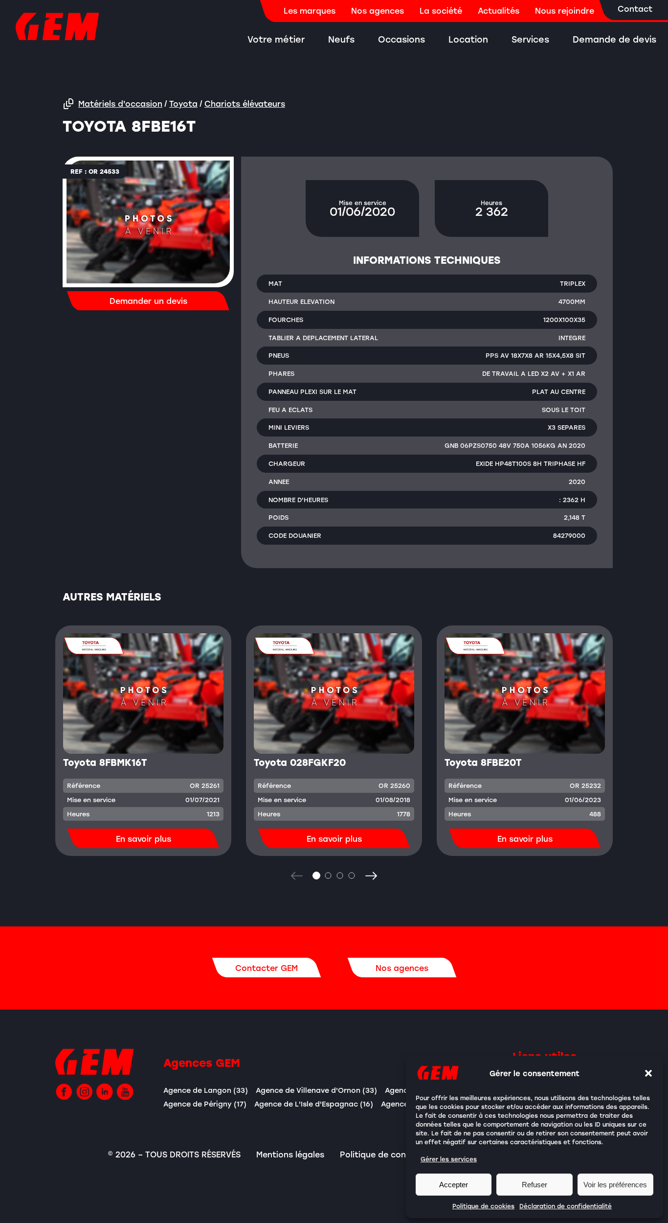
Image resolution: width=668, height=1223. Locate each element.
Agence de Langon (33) (205, 1090)
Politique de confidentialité (395, 1154)
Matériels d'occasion (120, 104)
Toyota (183, 104)
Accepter (453, 1184)
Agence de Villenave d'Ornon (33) (316, 1090)
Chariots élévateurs (244, 104)
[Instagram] (84, 1092)
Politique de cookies (483, 1206)
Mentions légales (290, 1154)
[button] (648, 1073)
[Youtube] (125, 1092)
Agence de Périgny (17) (204, 1103)
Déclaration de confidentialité (565, 1206)
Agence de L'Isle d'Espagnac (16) (313, 1103)
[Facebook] (64, 1092)
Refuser (534, 1184)
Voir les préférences (615, 1184)
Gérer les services (449, 1159)
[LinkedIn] (104, 1092)
